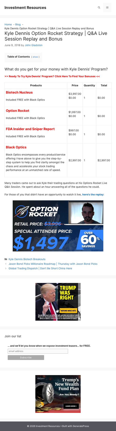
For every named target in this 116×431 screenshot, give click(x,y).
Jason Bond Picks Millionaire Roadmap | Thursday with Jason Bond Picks (53, 263)
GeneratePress (81, 426)
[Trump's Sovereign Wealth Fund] (58, 411)
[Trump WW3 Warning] (58, 319)
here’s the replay (92, 194)
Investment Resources (25, 7)
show (35, 57)
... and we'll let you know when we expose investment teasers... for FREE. (49, 346)
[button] (99, 7)
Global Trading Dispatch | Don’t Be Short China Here (40, 268)
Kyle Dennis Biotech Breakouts (27, 259)
